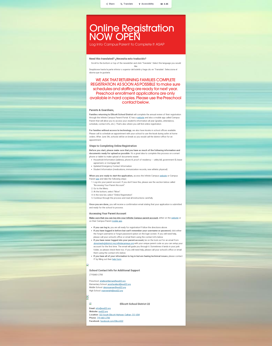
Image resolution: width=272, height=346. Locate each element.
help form (116, 259)
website (140, 117)
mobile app (117, 221)
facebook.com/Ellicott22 (111, 321)
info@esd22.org (103, 308)
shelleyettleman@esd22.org (113, 281)
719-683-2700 (103, 318)
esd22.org (103, 311)
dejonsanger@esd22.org (114, 287)
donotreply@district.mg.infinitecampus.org (114, 243)
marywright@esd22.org (112, 290)
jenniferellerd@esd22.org (119, 284)
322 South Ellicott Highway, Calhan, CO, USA (119, 314)
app (97, 179)
